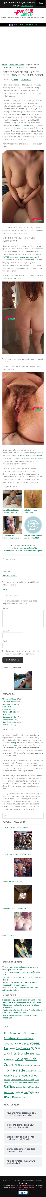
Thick (26, 1093)
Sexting (18, 1087)
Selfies (9, 1087)
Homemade (9, 551)
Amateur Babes (9, 702)
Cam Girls (6, 707)
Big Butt (35, 1048)
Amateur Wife (25, 548)
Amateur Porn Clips (10, 704)
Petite (6, 1082)
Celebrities (7, 709)
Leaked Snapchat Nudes (15, 908)
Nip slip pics (10, 935)
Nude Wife (30, 551)
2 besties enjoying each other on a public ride (21, 1000)
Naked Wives (7, 720)
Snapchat (34, 1087)
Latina (28, 1071)
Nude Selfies (29, 1076)
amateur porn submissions (24, 126)
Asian (23, 1044)
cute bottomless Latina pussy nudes (27, 456)
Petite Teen (13, 1083)
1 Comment (26, 80)
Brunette (34, 1054)
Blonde (23, 1053)
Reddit (36, 1083)
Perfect (26, 1080)
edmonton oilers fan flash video (18, 854)
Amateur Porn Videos (18, 1038)
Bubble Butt (9, 1060)
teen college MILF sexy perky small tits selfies (21, 1002)
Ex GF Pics (17, 1065)
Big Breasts (23, 1048)
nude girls (15, 743)
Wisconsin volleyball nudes (16, 827)
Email (5, 641)
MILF (17, 551)
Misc (4, 714)
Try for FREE (27, 6)
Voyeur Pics (7, 725)
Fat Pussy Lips (27, 1065)
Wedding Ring (20, 1097)
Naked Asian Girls (9, 717)
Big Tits (34, 548)
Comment (7, 608)
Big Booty (11, 1048)
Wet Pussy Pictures (13, 881)
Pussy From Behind (26, 1082)
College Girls (26, 1059)
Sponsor (9, 1092)
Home (4, 65)
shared (26, 1087)
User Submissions (16, 65)
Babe (31, 1043)
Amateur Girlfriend (23, 1033)
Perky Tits (34, 1080)
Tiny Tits (9, 1097)
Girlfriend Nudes (9, 712)
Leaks (33, 1071)
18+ (6, 1033)
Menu (40, 3)
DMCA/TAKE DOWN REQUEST (23, 1187)
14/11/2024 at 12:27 (9, 576)
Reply (4, 589)
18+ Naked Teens (9, 699)
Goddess (37, 1065)
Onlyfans (7, 1080)
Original (38, 551)
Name (5, 631)
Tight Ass (33, 1092)
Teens (18, 1092)
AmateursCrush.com (27, 1185)
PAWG (21, 1080)
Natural (23, 551)
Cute (8, 1065)
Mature (39, 1071)
